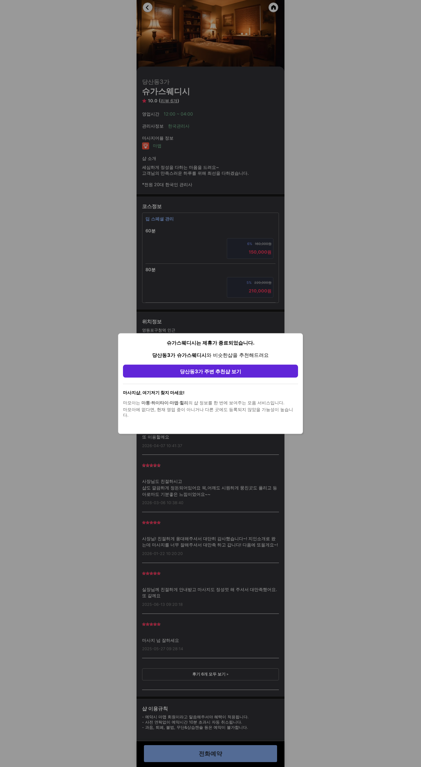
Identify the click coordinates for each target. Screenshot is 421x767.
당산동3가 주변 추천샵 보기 (210, 371)
